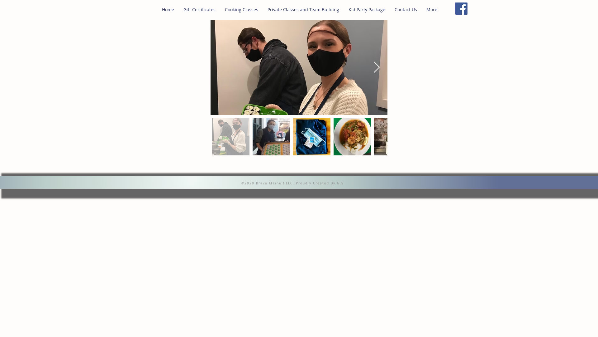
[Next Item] (376, 67)
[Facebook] (461, 8)
